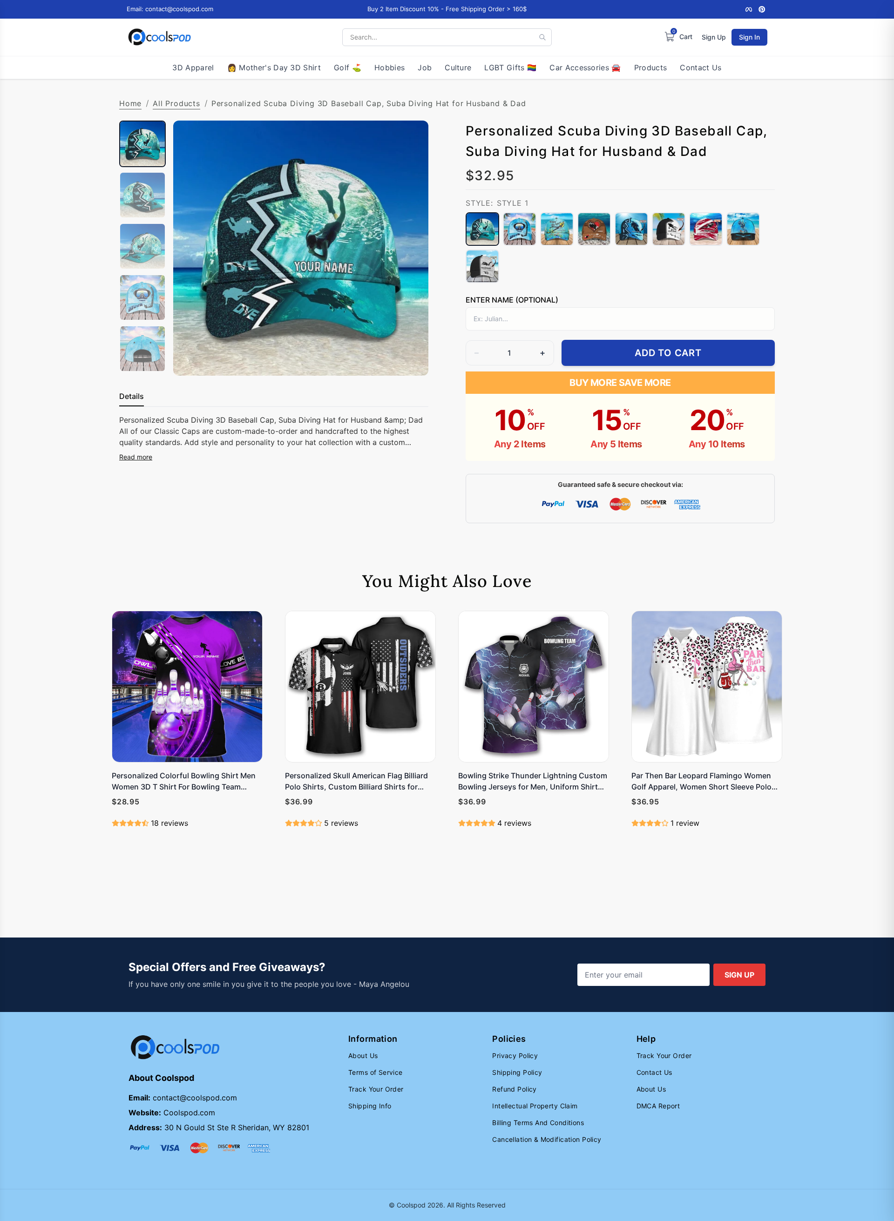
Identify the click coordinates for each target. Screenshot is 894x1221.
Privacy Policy (515, 1055)
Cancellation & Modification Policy (546, 1139)
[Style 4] (594, 229)
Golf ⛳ (347, 67)
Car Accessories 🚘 (585, 67)
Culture (458, 67)
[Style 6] (668, 229)
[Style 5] (631, 229)
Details (131, 396)
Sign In (749, 37)
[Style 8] (743, 229)
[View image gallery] (411, 359)
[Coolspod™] (175, 1047)
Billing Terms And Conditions (538, 1123)
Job (425, 67)
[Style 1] (482, 229)
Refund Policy (514, 1089)
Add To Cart (668, 352)
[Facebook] (748, 9)
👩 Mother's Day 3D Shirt (274, 67)
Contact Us (700, 67)
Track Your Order (376, 1089)
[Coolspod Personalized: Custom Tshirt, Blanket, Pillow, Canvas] (159, 37)
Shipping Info (369, 1106)
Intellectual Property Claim (534, 1106)
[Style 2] (519, 229)
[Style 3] (557, 229)
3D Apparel (193, 67)
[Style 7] (706, 229)
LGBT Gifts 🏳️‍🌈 (510, 67)
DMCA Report (658, 1106)
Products (650, 67)
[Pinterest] (761, 9)
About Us (363, 1055)
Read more (135, 457)
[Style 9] (482, 266)
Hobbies (389, 67)
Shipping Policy (517, 1072)
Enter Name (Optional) (512, 299)
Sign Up (714, 37)
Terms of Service (375, 1072)
